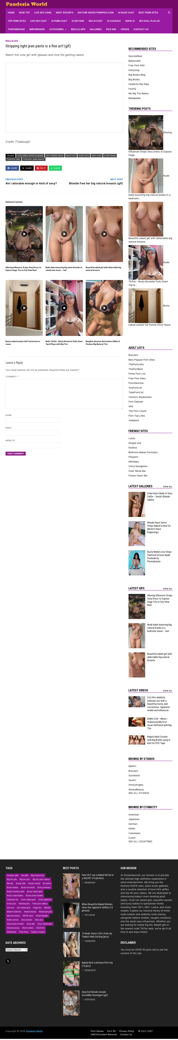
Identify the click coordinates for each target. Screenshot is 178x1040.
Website (10, 440)
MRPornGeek (37, 29)
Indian (131, 828)
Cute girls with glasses (30, 155)
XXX (130, 406)
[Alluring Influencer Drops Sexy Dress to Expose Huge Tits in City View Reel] (136, 595)
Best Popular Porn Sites (141, 359)
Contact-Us (141, 29)
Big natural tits (37, 875)
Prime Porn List (136, 373)
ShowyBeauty (136, 789)
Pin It (43, 168)
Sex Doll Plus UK (149, 20)
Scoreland (134, 775)
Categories (56, 29)
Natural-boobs (13, 916)
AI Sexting (78, 20)
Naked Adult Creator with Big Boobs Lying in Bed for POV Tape (158, 740)
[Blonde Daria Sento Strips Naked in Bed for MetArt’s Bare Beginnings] (136, 522)
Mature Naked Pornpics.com (96, 12)
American (133, 814)
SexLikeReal (135, 56)
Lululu (131, 438)
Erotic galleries (45, 899)
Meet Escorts (64, 12)
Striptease (110, 155)
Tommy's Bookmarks (140, 397)
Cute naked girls (28, 899)
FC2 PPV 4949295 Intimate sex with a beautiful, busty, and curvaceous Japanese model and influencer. (158, 704)
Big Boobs (134, 79)
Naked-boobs (30, 912)
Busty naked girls (34, 891)
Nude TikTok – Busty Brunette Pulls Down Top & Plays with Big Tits (64, 342)
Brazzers (133, 355)
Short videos (27, 928)
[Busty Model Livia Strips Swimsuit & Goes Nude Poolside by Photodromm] (136, 552)
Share (14, 168)
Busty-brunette (28, 887)
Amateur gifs (12, 875)
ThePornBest (135, 369)
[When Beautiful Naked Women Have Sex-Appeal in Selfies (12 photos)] (71, 904)
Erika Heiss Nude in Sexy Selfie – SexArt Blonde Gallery (159, 496)
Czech (131, 837)
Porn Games (97, 1031)
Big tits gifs (12, 879)
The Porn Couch (137, 411)
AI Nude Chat (126, 12)
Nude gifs (84, 155)
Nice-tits (71, 155)
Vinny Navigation (137, 466)
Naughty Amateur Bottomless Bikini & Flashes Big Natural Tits (103, 342)
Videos (125, 29)
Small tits (40, 928)
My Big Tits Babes (138, 93)
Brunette (47, 883)
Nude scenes (12, 920)
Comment (12, 376)
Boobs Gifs (21, 883)
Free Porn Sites (137, 378)
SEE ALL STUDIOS (138, 793)
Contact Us (126, 1034)
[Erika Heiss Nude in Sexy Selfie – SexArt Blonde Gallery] (136, 493)
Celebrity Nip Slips (138, 84)
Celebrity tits (12, 899)
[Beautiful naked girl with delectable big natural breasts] (136, 654)
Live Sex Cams (42, 12)
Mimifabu (133, 461)
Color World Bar (137, 471)
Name (9, 415)
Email (9, 428)
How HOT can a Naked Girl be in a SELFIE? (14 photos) (98, 876)
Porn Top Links (136, 415)
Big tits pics (25, 879)
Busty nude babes (15, 895)
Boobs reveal (34, 883)
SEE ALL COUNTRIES (140, 841)
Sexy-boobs (26, 920)
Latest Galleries (140, 486)
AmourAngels (135, 784)
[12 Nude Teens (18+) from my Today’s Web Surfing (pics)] (71, 933)
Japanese (133, 819)
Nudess (132, 447)
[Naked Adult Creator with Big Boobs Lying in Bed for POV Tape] (136, 737)
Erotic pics (11, 903)
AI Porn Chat (59, 20)
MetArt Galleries (14, 912)
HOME (11, 12)
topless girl (13, 159)
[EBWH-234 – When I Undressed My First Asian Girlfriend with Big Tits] (136, 719)
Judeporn (133, 420)
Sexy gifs (96, 155)
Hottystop (133, 70)
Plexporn (133, 457)
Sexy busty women (15, 924)
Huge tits (37, 907)
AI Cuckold (114, 20)
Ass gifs (24, 875)
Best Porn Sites (148, 12)
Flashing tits (24, 903)
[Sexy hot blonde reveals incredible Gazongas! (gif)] (71, 992)
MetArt (132, 766)
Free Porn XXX (136, 65)
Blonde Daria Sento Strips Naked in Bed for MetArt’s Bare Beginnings (159, 527)
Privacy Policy (126, 1031)
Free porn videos (40, 903)
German (132, 824)
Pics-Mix (111, 29)
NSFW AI (130, 20)
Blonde (10, 883)
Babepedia (134, 98)
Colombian (134, 833)
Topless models (38, 932)
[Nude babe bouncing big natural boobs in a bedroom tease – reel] (136, 624)
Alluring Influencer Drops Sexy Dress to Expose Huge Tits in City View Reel (23, 268)
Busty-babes (12, 887)
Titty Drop (23, 932)
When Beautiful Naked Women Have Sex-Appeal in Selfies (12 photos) (97, 907)
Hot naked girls (54, 155)
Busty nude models (34, 895)
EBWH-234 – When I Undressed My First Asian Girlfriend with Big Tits (159, 723)
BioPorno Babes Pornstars (143, 452)
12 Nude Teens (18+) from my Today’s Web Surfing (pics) (97, 935)
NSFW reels (28, 916)
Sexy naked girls (45, 924)
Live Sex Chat (38, 20)
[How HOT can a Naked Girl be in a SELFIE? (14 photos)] (71, 875)
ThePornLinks (136, 364)
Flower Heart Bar (138, 475)
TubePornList (135, 392)
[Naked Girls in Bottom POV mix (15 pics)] (71, 962)
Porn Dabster (135, 401)
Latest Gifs (136, 588)
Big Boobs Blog (136, 74)
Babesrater (134, 60)
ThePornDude (16, 29)
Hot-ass (10, 907)
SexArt (132, 780)
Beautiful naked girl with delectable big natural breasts (159, 657)
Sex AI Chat (96, 20)
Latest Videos (138, 690)
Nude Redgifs (42, 916)
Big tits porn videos (41, 879)
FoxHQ (132, 88)
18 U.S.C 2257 (145, 1031)
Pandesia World (34, 1031)
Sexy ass (39, 920)
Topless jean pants (33, 159)
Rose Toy (24, 12)
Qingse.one (134, 443)
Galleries (96, 29)
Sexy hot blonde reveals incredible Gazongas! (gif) (95, 993)
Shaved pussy (13, 928)
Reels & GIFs (78, 29)
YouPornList (135, 387)
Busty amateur (44, 887)
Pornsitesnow (136, 383)
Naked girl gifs (45, 912)
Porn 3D (111, 1031)
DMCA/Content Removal (104, 1034)
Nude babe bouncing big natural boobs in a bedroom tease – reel (64, 268)
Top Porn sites (17, 20)
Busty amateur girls (15, 891)
